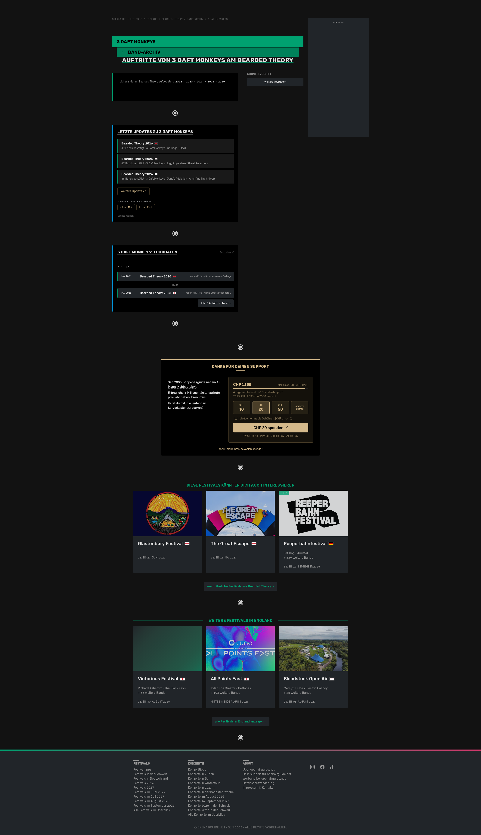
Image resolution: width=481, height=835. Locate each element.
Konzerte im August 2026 (206, 796)
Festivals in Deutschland (150, 778)
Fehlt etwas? (227, 252)
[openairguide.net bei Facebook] (322, 767)
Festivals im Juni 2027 (149, 792)
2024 (200, 81)
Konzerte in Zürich (201, 774)
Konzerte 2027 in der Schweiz (209, 810)
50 (280, 408)
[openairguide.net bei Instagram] (312, 767)
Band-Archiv (195, 19)
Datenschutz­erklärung (258, 783)
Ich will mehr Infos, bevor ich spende (239, 449)
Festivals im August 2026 (151, 801)
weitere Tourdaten (275, 81)
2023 (189, 81)
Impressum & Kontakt (258, 787)
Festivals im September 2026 (154, 805)
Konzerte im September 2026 (208, 801)
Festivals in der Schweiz (150, 774)
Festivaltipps (142, 769)
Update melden (125, 216)
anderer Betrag (300, 407)
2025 (210, 81)
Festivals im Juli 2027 (148, 796)
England (152, 19)
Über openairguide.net (259, 769)
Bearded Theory (172, 19)
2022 (178, 81)
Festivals (136, 19)
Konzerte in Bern (200, 778)
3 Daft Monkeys (218, 19)
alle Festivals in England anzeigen (239, 721)
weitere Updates (132, 191)
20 (261, 408)
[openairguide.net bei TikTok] (332, 767)
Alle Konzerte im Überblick (206, 814)
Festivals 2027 (143, 787)
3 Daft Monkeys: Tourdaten (147, 252)
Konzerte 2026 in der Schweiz (209, 805)
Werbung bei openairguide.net (264, 778)
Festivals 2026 (143, 783)
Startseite (119, 19)
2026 (221, 81)
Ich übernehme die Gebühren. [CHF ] (264, 418)
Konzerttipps (197, 769)
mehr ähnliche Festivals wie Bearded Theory (239, 586)
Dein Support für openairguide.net (267, 774)
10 (241, 408)
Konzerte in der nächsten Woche (211, 792)
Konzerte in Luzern (201, 787)
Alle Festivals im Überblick (151, 810)
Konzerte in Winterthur (204, 783)
